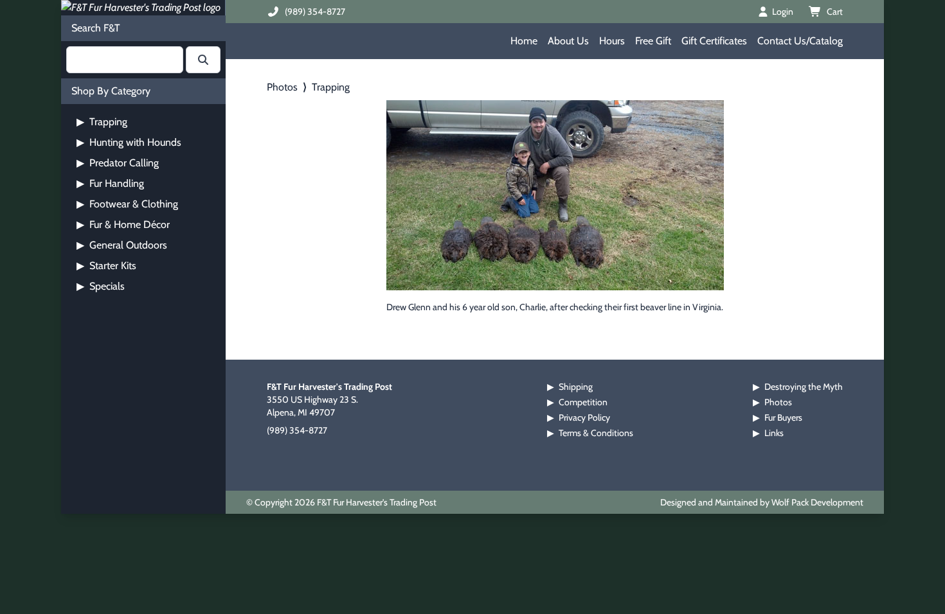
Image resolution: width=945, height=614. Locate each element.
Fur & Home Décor (123, 224)
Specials (100, 286)
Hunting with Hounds (128, 142)
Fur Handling (110, 183)
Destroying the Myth (803, 386)
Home (523, 41)
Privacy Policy (584, 417)
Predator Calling (117, 163)
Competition (583, 402)
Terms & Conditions (596, 433)
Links (774, 433)
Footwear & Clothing (127, 204)
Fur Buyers (783, 417)
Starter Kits (106, 265)
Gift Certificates (714, 41)
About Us (568, 41)
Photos (282, 87)
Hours (612, 41)
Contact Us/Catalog (800, 41)
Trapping (101, 122)
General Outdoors (121, 245)
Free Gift (653, 41)
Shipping (576, 386)
